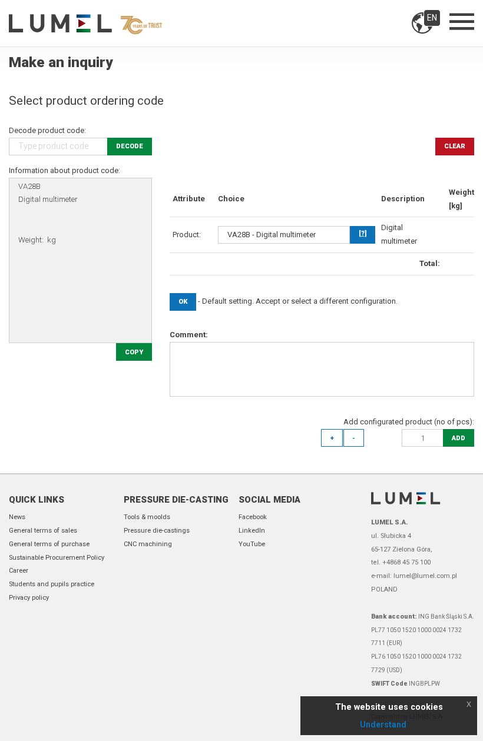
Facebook (253, 517)
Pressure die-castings (157, 530)
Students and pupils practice (51, 584)
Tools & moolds (147, 517)
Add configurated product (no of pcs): (408, 421)
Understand (383, 724)
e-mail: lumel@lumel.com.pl (414, 576)
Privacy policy (29, 598)
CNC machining (148, 544)
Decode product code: (47, 130)
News (17, 517)
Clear (454, 146)
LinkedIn (252, 530)
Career (18, 570)
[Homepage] (85, 23)
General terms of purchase (49, 544)
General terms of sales (43, 530)
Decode (129, 146)
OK (182, 301)
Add (458, 438)
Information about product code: (64, 170)
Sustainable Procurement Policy (56, 557)
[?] (362, 233)
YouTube (252, 544)
